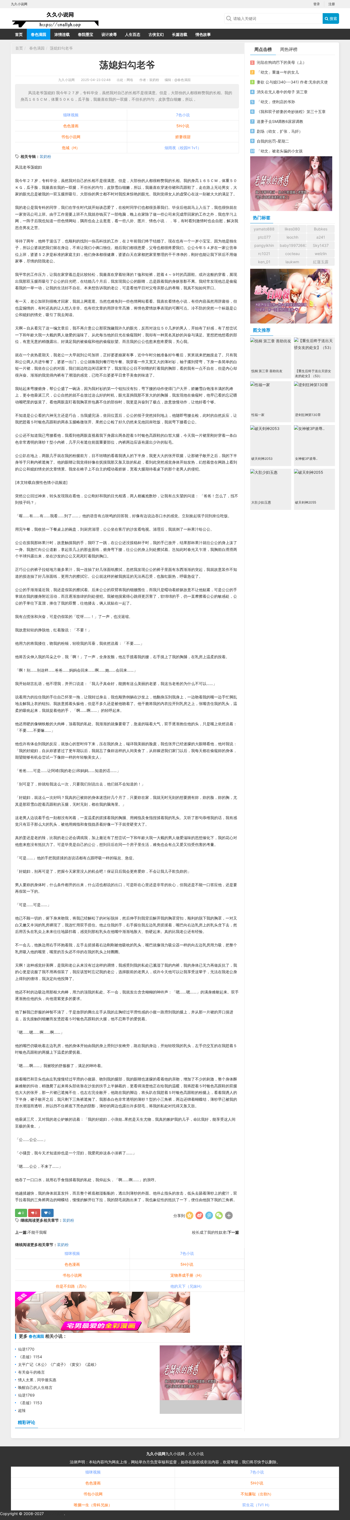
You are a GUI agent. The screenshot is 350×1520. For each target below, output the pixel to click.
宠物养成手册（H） (187, 1275)
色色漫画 (70, 125)
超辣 (22, 1410)
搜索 (332, 18)
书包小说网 (70, 136)
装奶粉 (45, 156)
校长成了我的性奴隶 (209, 1232)
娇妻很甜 (183, 136)
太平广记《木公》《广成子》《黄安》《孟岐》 (58, 1364)
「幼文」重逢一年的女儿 (278, 72)
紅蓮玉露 (320, 261)
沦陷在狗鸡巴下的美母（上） (282, 62)
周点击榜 (263, 49)
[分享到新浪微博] (199, 1215)
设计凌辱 (109, 34)
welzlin (321, 253)
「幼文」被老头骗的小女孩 (280, 151)
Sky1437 (321, 245)
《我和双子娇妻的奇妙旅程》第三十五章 (291, 111)
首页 (19, 34)
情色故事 (203, 34)
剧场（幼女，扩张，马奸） (280, 131)
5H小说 (182, 125)
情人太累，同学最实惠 (37, 1379)
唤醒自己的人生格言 (35, 1387)
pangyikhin (264, 245)
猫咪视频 (70, 114)
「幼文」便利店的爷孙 (276, 101)
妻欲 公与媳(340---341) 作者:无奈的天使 (292, 82)
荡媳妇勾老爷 (61, 48)
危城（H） (71, 147)
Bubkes (320, 229)
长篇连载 (179, 34)
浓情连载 (62, 34)
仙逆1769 (26, 1395)
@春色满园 (182, 80)
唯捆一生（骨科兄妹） (93, 1504)
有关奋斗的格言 (31, 1372)
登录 (316, 4)
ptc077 (264, 237)
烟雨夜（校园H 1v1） (183, 147)
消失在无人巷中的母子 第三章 (282, 91)
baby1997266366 (293, 245)
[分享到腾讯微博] (209, 1215)
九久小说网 (66, 80)
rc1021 (264, 253)
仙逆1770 (26, 1349)
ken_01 (264, 261)
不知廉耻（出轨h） (257, 1494)
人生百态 (132, 34)
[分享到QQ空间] (189, 1215)
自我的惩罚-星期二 (273, 141)
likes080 (292, 229)
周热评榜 (289, 49)
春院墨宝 (85, 34)
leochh (292, 237)
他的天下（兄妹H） (187, 1286)
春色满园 (38, 34)
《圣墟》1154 (30, 1356)
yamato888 (264, 229)
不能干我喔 (37, 1232)
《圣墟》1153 (30, 1402)
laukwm (292, 261)
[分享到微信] (219, 1215)
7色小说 (183, 114)
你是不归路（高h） (72, 1286)
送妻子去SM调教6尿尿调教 (280, 121)
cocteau (292, 253)
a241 (320, 237)
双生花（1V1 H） (257, 1504)
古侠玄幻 (156, 34)
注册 (331, 4)
